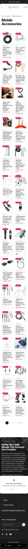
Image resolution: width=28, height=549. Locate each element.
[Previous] (2, 2)
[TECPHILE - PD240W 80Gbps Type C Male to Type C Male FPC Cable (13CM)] (8, 233)
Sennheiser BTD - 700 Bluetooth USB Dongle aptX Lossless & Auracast (7, 276)
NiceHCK (18, 73)
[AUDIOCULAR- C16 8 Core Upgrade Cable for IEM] (20, 343)
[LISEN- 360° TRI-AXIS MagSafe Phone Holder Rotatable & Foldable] (8, 93)
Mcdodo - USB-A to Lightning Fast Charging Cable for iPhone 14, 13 (7, 219)
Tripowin (5, 297)
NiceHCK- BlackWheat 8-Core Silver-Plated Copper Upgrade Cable (7, 329)
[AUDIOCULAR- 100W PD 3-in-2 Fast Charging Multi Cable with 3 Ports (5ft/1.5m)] (8, 343)
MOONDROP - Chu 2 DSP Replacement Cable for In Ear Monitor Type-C (20, 384)
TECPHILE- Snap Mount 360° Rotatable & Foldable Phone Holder (20, 410)
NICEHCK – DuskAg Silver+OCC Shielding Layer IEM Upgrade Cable (20, 164)
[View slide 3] (15, 489)
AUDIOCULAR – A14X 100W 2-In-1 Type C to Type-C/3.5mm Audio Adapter (20, 246)
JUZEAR (17, 214)
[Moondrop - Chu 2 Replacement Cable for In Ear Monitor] (8, 398)
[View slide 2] (13, 489)
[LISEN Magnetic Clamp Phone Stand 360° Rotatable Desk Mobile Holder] (8, 122)
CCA (17, 45)
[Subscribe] (23, 524)
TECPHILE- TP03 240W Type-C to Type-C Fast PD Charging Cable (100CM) (20, 136)
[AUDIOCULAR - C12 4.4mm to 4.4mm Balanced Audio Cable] (8, 371)
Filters (9, 545)
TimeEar (5, 73)
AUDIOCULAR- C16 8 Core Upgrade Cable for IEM (20, 355)
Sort (19, 545)
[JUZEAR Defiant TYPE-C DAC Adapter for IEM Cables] (20, 207)
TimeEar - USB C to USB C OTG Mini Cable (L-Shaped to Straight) (7, 79)
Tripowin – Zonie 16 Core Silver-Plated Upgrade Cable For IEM (20, 329)
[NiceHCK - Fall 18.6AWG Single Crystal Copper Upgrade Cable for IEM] (20, 66)
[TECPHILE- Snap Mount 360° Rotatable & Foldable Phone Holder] (20, 398)
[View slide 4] (17, 489)
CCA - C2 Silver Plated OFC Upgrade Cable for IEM (20, 50)
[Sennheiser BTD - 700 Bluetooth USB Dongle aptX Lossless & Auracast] (8, 263)
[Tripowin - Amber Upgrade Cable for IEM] (8, 290)
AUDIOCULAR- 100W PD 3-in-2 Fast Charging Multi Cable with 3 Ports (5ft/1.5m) (7, 356)
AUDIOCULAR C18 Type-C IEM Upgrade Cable (7, 191)
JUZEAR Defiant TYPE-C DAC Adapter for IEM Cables (20, 219)
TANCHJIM (18, 297)
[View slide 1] (11, 489)
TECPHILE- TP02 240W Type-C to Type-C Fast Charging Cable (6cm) (7, 164)
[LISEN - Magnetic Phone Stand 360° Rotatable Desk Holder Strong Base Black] (20, 93)
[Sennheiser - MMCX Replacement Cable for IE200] (20, 263)
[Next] (26, 2)
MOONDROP (18, 378)
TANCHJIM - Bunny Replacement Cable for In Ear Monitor (20, 302)
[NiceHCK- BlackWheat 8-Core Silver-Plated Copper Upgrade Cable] (8, 316)
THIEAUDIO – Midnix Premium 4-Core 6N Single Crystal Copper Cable (7, 51)
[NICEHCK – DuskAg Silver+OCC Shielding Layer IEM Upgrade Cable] (20, 150)
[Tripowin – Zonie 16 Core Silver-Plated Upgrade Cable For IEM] (20, 316)
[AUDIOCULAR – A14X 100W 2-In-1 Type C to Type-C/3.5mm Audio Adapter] (20, 233)
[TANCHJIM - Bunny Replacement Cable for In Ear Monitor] (20, 290)
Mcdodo (5, 214)
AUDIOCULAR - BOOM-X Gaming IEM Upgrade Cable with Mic (20, 193)
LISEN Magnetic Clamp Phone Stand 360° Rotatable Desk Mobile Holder (7, 135)
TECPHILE (18, 130)
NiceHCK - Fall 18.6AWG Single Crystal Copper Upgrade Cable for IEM (20, 79)
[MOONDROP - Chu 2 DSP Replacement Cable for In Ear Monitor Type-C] (20, 371)
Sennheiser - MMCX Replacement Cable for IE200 (20, 275)
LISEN (4, 100)
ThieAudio (5, 45)
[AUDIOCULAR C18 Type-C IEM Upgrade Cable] (8, 180)
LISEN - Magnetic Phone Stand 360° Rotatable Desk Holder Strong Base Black (20, 107)
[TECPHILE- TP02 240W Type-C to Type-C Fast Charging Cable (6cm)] (8, 150)
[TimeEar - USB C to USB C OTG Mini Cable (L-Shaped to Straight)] (8, 66)
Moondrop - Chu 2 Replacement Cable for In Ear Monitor (7, 410)
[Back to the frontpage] (2, 16)
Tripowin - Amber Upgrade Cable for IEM (7, 301)
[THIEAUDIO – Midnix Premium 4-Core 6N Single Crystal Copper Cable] (8, 38)
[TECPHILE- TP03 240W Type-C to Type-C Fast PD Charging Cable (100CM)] (20, 122)
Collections (7, 16)
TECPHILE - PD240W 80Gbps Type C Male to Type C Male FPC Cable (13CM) (7, 247)
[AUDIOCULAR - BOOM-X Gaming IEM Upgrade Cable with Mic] (20, 180)
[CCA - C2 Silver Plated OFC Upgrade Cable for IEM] (20, 38)
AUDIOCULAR (6, 188)
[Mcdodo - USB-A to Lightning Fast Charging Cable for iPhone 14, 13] (8, 207)
